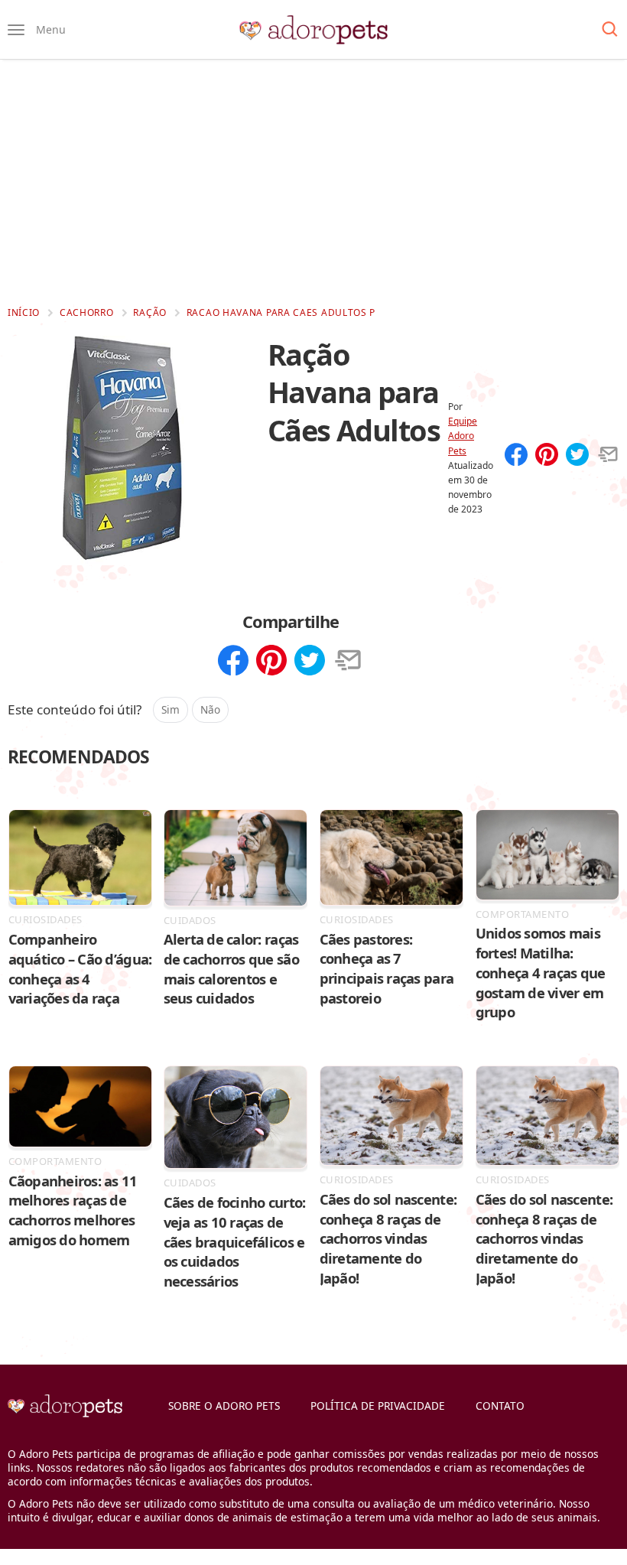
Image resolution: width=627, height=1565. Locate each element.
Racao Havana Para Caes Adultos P (281, 312)
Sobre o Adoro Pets (224, 1405)
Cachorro (87, 312)
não (210, 709)
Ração (150, 312)
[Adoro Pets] (313, 29)
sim (170, 709)
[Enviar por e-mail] (607, 456)
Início (24, 312)
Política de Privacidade (377, 1405)
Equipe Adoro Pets (462, 436)
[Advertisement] (313, 182)
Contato (500, 1405)
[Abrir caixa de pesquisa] (609, 29)
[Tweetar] (577, 456)
